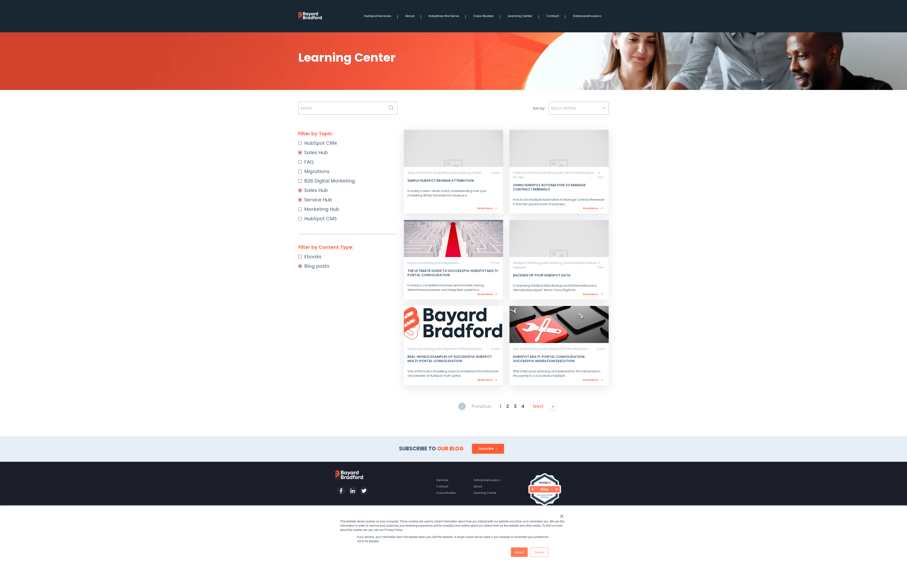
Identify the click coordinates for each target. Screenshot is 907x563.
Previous (481, 406)
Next (538, 406)
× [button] (562, 514)
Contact (553, 16)
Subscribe (486, 449)
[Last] (553, 406)
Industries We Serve (444, 16)
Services (442, 480)
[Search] (391, 108)
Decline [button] (539, 552)
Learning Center (520, 16)
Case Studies (483, 16)
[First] (461, 406)
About (410, 16)
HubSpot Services (377, 16)
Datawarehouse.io (587, 16)
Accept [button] (519, 552)
